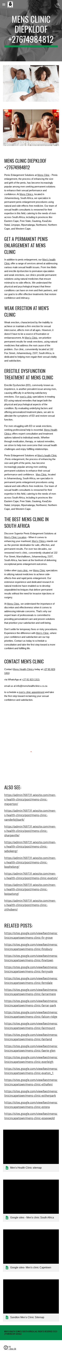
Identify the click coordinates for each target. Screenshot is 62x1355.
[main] (31, 31)
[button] (4, 4)
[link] (31, 1150)
